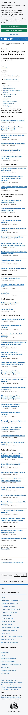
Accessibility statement (8, 682)
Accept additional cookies (14, 26)
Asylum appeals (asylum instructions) (13, 120)
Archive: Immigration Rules (9, 303)
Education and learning (8, 621)
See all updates (16, 76)
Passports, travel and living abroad (11, 636)
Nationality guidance (8, 103)
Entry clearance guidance (9, 94)
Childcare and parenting (8, 606)
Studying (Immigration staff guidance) (13, 421)
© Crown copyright (14, 711)
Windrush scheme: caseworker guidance (13, 538)
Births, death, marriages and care (11, 600)
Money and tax (5, 633)
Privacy (8, 680)
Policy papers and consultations (11, 664)
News (3, 655)
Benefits (3, 597)
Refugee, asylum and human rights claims (12, 562)
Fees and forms (7, 96)
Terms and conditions (7, 685)
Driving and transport (7, 618)
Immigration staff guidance (10, 101)
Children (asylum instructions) (11, 150)
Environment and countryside (10, 627)
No (25, 575)
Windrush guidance (8, 106)
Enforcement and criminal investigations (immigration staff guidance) (11, 354)
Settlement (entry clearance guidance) (13, 268)
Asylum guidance (7, 86)
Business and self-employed (9, 603)
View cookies (14, 34)
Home (2, 43)
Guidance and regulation (8, 658)
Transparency (5, 667)
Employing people (6, 624)
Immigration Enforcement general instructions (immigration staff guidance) (12, 178)
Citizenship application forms (10, 278)
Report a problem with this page (14, 581)
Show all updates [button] (5, 549)
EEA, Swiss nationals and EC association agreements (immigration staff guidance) (14, 344)
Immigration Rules (7, 309)
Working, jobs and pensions (9, 642)
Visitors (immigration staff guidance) (13, 436)
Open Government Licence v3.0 (10, 697)
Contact (19, 682)
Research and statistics (8, 661)
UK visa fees (5, 293)
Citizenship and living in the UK (10, 609)
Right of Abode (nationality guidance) (13, 472)
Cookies (13, 680)
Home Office (4, 68)
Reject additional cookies (14, 30)
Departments (5, 652)
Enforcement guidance (9, 88)
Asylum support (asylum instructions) (13, 143)
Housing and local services (9, 630)
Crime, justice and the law (9, 612)
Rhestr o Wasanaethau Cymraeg (11, 687)
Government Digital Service (9, 689)
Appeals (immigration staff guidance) (13, 319)
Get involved (5, 673)
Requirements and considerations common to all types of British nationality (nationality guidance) (12, 455)
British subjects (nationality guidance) (13, 495)
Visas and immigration (7, 639)
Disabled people (6, 615)
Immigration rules (7, 99)
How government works (8, 670)
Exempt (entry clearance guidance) (12, 237)
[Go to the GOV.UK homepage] (7, 39)
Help (2, 680)
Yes (18, 575)
